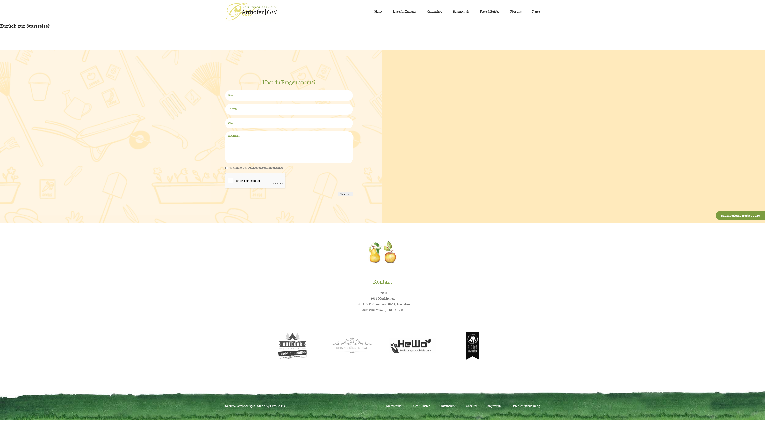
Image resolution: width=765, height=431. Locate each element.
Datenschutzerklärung (526, 406)
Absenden (345, 194)
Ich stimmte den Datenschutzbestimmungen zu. (256, 167)
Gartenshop (434, 11)
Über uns (516, 11)
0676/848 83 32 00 (391, 309)
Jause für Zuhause (404, 11)
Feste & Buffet (489, 11)
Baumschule (461, 11)
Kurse (536, 11)
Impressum (494, 406)
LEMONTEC (278, 406)
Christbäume (447, 406)
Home (378, 11)
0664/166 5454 (399, 304)
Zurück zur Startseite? (25, 25)
